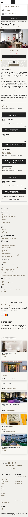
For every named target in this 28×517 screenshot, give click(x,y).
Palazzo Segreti (6, 426)
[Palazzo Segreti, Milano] (14, 419)
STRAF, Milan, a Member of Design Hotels (10, 405)
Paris (2, 476)
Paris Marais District (5, 478)
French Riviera (4, 481)
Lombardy (13, 21)
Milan (18, 21)
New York (3, 495)
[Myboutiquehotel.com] (13, 2)
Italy (10, 21)
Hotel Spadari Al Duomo (8, 374)
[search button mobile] (25, 2)
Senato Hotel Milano (7, 353)
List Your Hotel (18, 500)
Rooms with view (19, 481)
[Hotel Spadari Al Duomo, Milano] (14, 366)
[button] (1, 38)
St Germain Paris (5, 479)
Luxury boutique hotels (20, 476)
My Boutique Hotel (4, 21)
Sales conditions (5, 500)
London (2, 483)
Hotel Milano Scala (6, 383)
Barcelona (3, 493)
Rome (2, 490)
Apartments (17, 479)
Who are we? (14, 468)
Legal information (5, 502)
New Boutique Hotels (20, 485)
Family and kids (18, 483)
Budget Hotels (18, 478)
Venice (2, 488)
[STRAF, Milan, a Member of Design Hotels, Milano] (14, 397)
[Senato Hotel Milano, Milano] (14, 346)
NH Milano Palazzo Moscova (9, 447)
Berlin (2, 486)
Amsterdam (3, 485)
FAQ (2, 509)
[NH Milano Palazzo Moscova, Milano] (14, 440)
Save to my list (15, 53)
